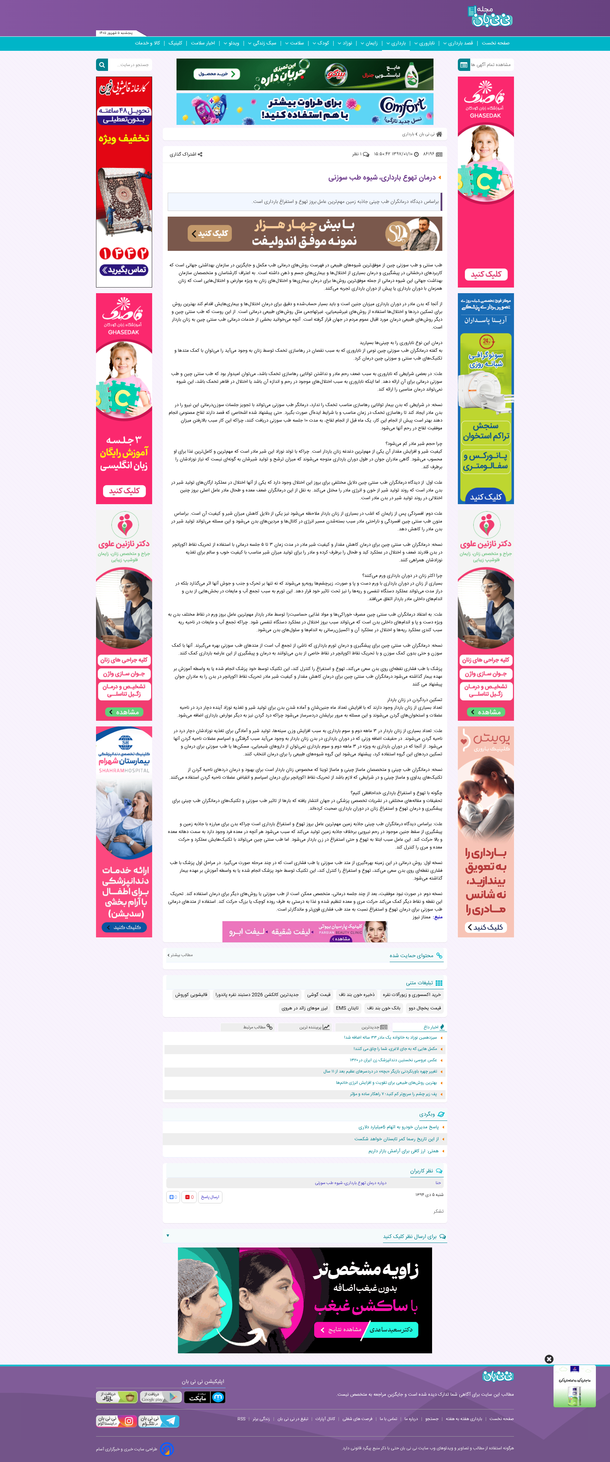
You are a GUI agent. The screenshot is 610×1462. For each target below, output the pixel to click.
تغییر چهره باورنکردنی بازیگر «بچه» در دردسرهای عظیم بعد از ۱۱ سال (380, 1071)
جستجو (431, 1418)
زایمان (372, 43)
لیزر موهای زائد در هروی (305, 1008)
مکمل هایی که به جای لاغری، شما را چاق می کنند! (395, 1049)
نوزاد (347, 43)
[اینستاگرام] (116, 1427)
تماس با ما (388, 1418)
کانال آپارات (325, 1418)
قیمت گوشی (318, 995)
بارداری (398, 43)
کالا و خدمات (147, 43)
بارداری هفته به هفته (464, 1418)
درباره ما (411, 1418)
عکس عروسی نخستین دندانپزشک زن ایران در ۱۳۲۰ (393, 1060)
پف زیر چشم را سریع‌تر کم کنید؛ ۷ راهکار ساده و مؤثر (393, 1094)
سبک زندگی (264, 43)
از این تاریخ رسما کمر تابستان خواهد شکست (396, 1139)
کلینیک (175, 43)
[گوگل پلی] (160, 1397)
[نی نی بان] (490, 16)
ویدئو (234, 43)
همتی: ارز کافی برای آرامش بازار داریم (404, 1151)
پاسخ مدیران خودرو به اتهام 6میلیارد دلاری (399, 1127)
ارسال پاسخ (210, 1197)
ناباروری (427, 43)
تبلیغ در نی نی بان (292, 1418)
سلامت (297, 43)
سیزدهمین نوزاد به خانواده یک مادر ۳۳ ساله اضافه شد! (390, 1037)
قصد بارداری (460, 43)
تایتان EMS (347, 1008)
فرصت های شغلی (357, 1418)
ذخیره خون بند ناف (357, 995)
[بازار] (117, 1397)
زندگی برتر (261, 1418)
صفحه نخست (496, 43)
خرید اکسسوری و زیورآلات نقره (412, 995)
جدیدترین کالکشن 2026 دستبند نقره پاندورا (257, 995)
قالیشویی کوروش (191, 995)
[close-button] (549, 1359)
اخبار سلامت (203, 43)
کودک (323, 43)
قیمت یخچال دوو (425, 1008)
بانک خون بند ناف (383, 1008)
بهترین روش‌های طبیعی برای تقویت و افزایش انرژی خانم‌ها (386, 1083)
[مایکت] (205, 1397)
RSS (241, 1418)
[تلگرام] (158, 1427)
